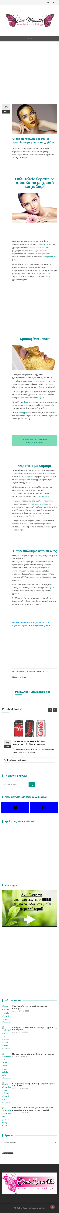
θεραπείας (28, 402)
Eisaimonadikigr (19, 677)
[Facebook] (15, 807)
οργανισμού (51, 256)
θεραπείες (47, 244)
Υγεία (38, 671)
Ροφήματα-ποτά (14, 760)
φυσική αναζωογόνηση (43, 577)
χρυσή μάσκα (38, 381)
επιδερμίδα (23, 412)
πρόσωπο (31, 671)
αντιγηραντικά (25, 479)
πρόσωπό (52, 381)
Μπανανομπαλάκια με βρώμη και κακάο (33, 1054)
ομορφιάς (29, 476)
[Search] (32, 784)
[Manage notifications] (52, 1207)
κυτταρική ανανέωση (39, 504)
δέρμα (51, 587)
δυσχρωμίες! (44, 496)
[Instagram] (44, 807)
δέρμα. (41, 397)
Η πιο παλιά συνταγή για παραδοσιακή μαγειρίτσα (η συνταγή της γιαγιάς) (32, 1109)
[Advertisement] (29, 74)
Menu (47, 2)
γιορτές (42, 273)
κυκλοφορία (49, 405)
